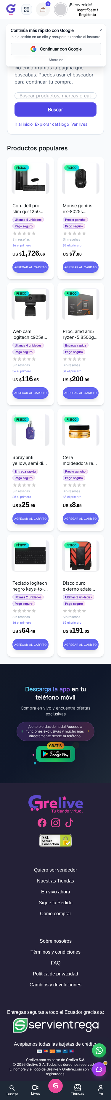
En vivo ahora (55, 891)
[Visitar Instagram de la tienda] (55, 822)
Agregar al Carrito (30, 267)
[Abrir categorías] (26, 9)
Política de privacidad (55, 973)
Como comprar (55, 913)
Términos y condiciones (55, 951)
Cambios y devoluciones (55, 984)
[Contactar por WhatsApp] (99, 1050)
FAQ (55, 962)
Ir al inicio (24, 124)
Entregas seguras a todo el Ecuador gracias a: (55, 1012)
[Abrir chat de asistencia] (99, 1069)
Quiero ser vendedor (55, 869)
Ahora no (56, 60)
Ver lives (79, 124)
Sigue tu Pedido (56, 902)
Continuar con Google (61, 48)
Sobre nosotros (56, 941)
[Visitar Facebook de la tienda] (42, 822)
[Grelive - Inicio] (11, 9)
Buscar (55, 109)
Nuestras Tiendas (55, 880)
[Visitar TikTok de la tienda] (69, 822)
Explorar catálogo (52, 124)
